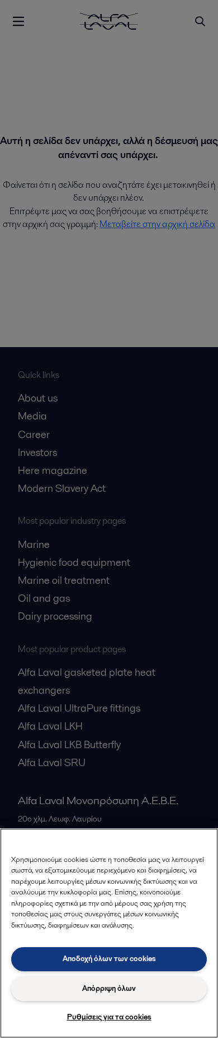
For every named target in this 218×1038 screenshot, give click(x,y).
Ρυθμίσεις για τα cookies (109, 1017)
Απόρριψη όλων (109, 988)
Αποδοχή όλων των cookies (109, 958)
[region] (109, 933)
